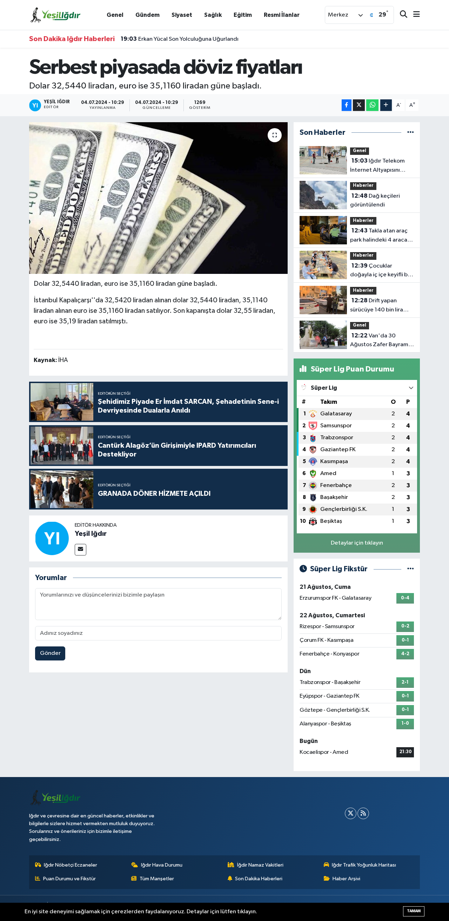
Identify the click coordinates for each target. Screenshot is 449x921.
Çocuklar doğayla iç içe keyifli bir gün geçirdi (380, 271)
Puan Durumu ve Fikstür (69, 878)
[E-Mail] (80, 549)
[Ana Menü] (413, 14)
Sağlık (213, 15)
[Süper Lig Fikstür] (410, 569)
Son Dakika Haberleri (258, 878)
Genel (115, 15)
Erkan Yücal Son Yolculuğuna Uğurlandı (180, 39)
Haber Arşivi (346, 878)
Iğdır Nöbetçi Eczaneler (70, 865)
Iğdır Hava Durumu (161, 865)
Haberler (363, 185)
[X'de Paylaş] (359, 105)
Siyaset (182, 15)
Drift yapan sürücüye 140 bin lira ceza (376, 305)
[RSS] (363, 813)
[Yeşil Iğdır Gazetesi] (55, 14)
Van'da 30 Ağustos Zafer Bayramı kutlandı (380, 341)
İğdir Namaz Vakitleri (260, 865)
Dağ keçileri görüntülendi (375, 200)
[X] (350, 813)
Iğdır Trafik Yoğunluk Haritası (364, 865)
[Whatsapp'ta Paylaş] (372, 105)
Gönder (50, 653)
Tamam (414, 911)
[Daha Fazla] (386, 105)
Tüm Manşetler (157, 878)
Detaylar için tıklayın (357, 543)
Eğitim (243, 15)
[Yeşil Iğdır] (52, 538)
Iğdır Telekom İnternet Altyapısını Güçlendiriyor (377, 166)
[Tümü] (410, 133)
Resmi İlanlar (282, 15)
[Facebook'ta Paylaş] (346, 105)
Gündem (147, 15)
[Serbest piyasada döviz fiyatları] (158, 198)
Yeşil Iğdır (91, 533)
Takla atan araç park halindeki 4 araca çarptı (379, 236)
